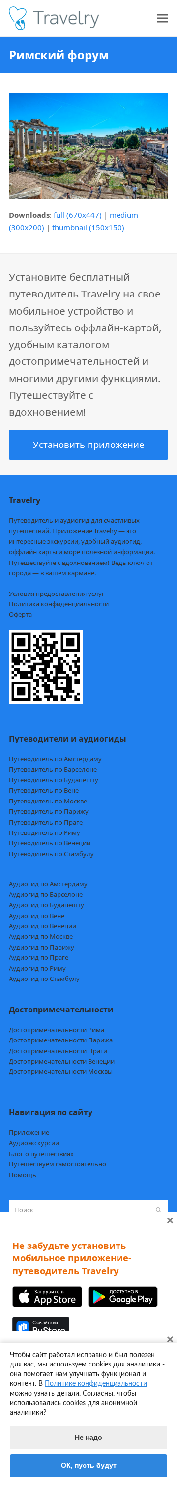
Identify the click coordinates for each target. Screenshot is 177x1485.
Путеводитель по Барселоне (53, 769)
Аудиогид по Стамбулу (44, 978)
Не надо (88, 1437)
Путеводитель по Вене (44, 790)
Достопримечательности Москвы (61, 1071)
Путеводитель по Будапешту (53, 779)
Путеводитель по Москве (48, 801)
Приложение (29, 1132)
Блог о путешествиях (41, 1153)
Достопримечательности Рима (56, 1029)
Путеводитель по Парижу (48, 811)
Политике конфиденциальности (96, 1383)
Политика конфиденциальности (59, 603)
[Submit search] (158, 1210)
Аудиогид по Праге (38, 957)
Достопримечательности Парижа (61, 1040)
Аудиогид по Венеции (42, 925)
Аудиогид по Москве (41, 936)
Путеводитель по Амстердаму (55, 758)
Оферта (20, 614)
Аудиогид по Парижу (41, 947)
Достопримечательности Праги (58, 1050)
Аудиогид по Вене (36, 915)
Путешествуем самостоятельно (57, 1163)
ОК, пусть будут (89, 1465)
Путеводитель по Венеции (49, 842)
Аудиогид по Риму (37, 968)
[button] (162, 18)
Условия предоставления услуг (57, 593)
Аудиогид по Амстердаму (48, 883)
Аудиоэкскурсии (34, 1142)
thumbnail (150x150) (88, 227)
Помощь (22, 1174)
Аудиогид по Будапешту (46, 904)
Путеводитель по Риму (44, 832)
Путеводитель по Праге (46, 822)
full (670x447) (78, 215)
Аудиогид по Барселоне (46, 894)
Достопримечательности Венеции (62, 1061)
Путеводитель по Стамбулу (51, 853)
